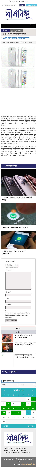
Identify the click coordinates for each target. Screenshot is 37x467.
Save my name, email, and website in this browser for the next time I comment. (17, 315)
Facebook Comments (11, 267)
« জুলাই (5, 426)
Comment (9, 270)
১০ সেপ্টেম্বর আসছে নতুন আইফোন (15, 38)
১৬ (33, 408)
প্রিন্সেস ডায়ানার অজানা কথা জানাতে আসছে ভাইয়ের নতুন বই (25, 356)
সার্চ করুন (22, 5)
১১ (9, 408)
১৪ (23, 408)
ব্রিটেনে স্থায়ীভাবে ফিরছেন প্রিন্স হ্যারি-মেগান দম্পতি (24, 336)
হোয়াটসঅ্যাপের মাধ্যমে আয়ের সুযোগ (15, 227)
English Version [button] (31, 5)
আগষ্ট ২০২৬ (18, 390)
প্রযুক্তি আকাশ (18, 31)
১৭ (4, 413)
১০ (4, 408)
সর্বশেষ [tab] (18, 328)
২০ (18, 413)
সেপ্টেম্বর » (31, 426)
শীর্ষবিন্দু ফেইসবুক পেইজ (9, 372)
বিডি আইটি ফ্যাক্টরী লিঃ (28, 464)
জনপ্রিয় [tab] (18, 332)
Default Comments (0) (11, 265)
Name (8, 292)
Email (7, 298)
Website (8, 304)
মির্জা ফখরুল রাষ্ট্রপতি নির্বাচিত (24, 344)
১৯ (13, 413)
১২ (13, 408)
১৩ (18, 408)
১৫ (28, 408)
